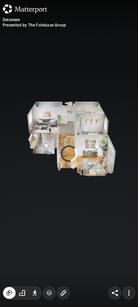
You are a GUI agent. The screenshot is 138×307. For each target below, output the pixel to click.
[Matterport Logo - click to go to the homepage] (25, 9)
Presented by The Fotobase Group (34, 25)
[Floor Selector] (49, 293)
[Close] (119, 57)
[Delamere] (69, 153)
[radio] (9, 293)
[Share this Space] (115, 293)
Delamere (11, 19)
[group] (22, 293)
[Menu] (129, 293)
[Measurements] (63, 293)
